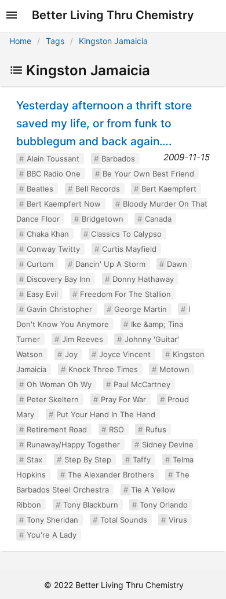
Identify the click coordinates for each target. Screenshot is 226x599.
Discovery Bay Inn (58, 279)
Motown (174, 369)
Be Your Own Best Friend (148, 173)
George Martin (140, 309)
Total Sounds (123, 519)
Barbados (118, 158)
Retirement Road (57, 429)
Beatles (40, 188)
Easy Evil (42, 294)
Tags (55, 41)
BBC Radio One (54, 173)
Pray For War (123, 399)
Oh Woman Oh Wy (59, 384)
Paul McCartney (142, 384)
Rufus (155, 429)
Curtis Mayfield (129, 248)
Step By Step (87, 459)
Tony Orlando (164, 504)
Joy (71, 354)
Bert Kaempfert (168, 188)
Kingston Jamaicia (113, 41)
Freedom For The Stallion (125, 294)
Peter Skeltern (53, 399)
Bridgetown (102, 218)
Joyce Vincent (125, 354)
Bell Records (97, 188)
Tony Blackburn (90, 504)
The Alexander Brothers (111, 474)
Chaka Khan (48, 233)
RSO (116, 429)
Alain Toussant (53, 158)
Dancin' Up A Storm (110, 264)
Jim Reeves (82, 339)
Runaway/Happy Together (73, 444)
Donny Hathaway (143, 279)
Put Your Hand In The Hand (105, 414)
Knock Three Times (103, 369)
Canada (158, 218)
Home (20, 41)
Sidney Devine (168, 444)
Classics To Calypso (126, 233)
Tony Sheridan (52, 519)
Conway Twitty (53, 248)
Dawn (177, 264)
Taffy (142, 459)
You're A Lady (51, 534)
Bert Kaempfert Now (64, 203)
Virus (178, 519)
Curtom (40, 264)
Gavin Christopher (59, 309)
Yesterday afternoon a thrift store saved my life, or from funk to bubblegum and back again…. (104, 123)
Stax (34, 459)
